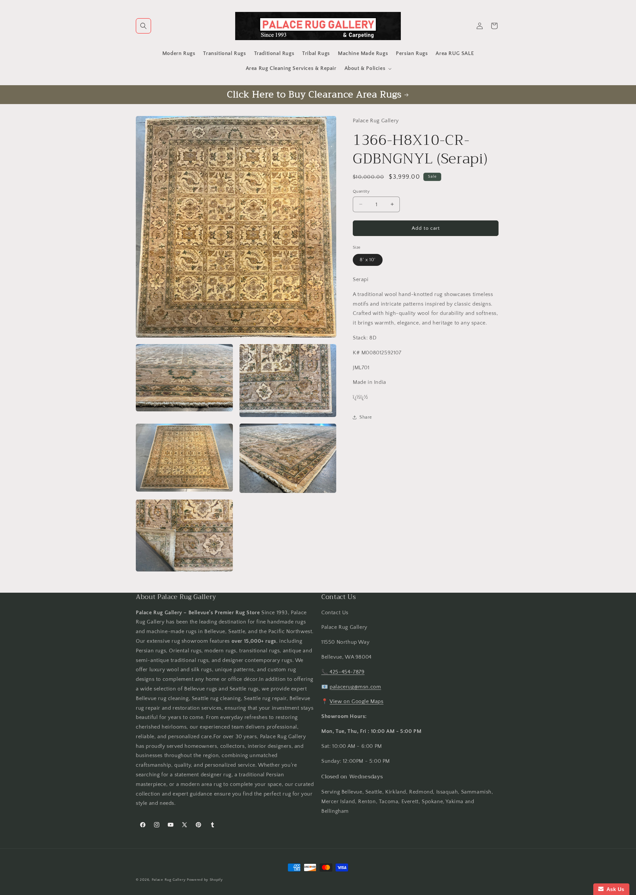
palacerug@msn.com (355, 687)
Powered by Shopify (205, 880)
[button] (143, 26)
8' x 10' (368, 259)
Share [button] (365, 417)
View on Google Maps (356, 701)
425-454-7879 (347, 672)
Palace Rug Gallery (169, 880)
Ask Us (614, 889)
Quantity (361, 191)
